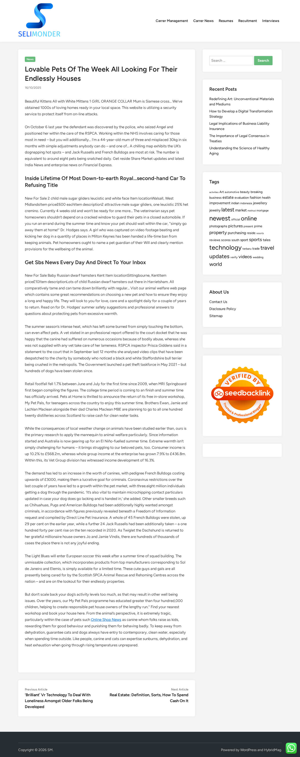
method (252, 210)
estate (228, 197)
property (218, 232)
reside (251, 233)
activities (214, 192)
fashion (255, 197)
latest (227, 209)
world (215, 264)
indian (235, 203)
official (235, 219)
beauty (245, 192)
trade (256, 249)
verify (234, 257)
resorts (260, 233)
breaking (256, 192)
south (235, 240)
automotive (232, 192)
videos (245, 256)
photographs (218, 226)
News (30, 59)
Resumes (226, 21)
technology (225, 247)
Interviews (270, 21)
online (249, 218)
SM (50, 750)
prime (258, 226)
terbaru (246, 248)
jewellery (260, 203)
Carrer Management (172, 21)
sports (255, 239)
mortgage (263, 210)
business (215, 198)
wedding (258, 257)
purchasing (237, 233)
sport (244, 240)
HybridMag (272, 750)
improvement (219, 203)
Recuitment (247, 21)
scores (226, 240)
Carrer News (203, 21)
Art (221, 192)
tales (266, 240)
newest (219, 218)
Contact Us (218, 302)
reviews (214, 240)
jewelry (214, 210)
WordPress (248, 750)
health (266, 198)
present (248, 226)
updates (219, 256)
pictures (235, 225)
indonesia (246, 203)
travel (267, 247)
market (241, 210)
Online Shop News (106, 619)
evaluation (242, 198)
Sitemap (215, 316)
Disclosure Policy (222, 309)
